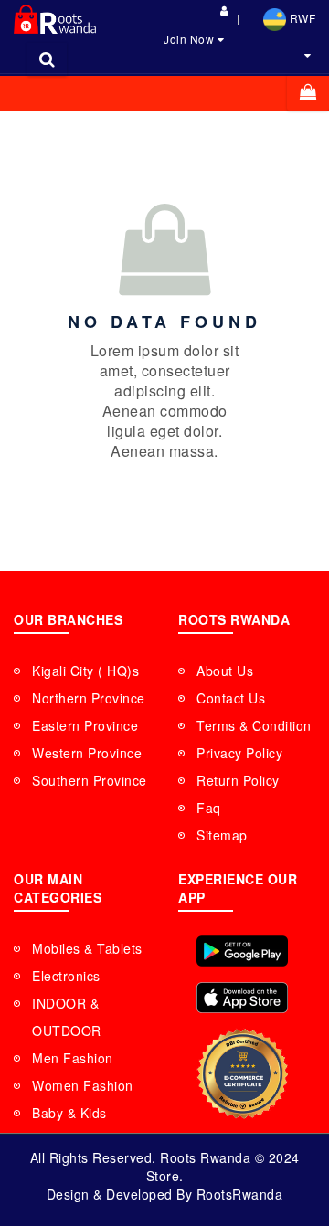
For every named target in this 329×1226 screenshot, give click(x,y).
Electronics (66, 976)
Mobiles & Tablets (87, 948)
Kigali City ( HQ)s (85, 670)
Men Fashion (72, 1058)
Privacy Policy (239, 753)
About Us (224, 670)
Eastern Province (85, 725)
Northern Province (88, 698)
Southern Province (89, 780)
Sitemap (222, 835)
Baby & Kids (69, 1113)
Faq (208, 807)
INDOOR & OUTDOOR (66, 1017)
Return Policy (238, 780)
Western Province (87, 753)
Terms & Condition (254, 725)
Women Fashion (82, 1085)
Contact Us (230, 698)
